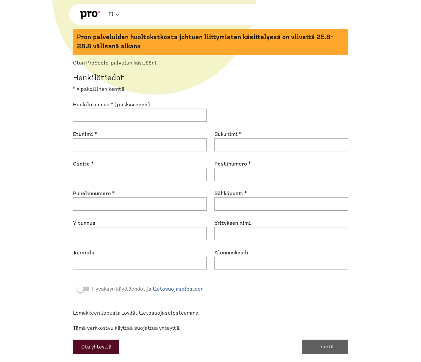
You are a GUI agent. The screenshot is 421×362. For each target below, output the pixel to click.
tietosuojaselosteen (177, 289)
